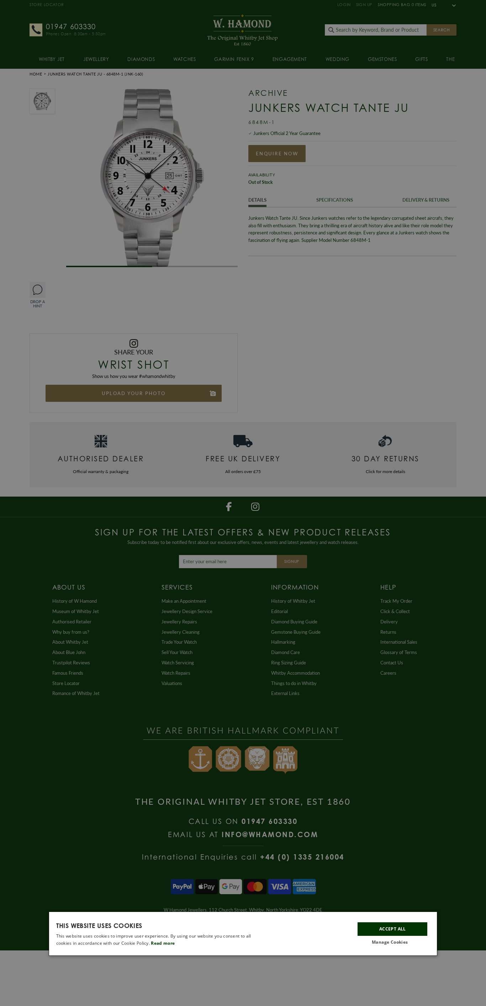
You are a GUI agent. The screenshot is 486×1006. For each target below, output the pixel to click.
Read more (163, 943)
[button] (392, 942)
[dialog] (243, 934)
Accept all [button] (392, 929)
